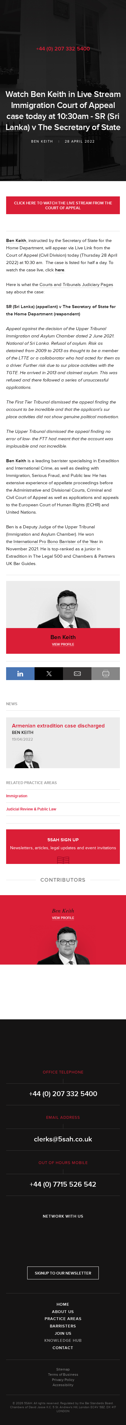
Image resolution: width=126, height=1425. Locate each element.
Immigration (16, 796)
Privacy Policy (63, 1380)
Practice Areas (63, 1318)
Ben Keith (42, 141)
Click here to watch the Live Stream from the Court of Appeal (63, 205)
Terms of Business (63, 1374)
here (59, 270)
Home (63, 1304)
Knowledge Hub (63, 1340)
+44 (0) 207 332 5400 (63, 48)
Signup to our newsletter (63, 1273)
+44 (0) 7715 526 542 (63, 1184)
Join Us (63, 1333)
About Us (63, 1311)
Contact (63, 1347)
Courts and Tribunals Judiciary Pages (76, 285)
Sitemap (63, 1369)
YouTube (80, 1232)
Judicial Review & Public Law (31, 809)
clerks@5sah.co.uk (63, 1139)
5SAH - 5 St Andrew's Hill (62, 19)
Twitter (63, 1232)
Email (77, 673)
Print (105, 673)
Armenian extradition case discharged (58, 725)
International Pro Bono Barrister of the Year (55, 542)
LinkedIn (20, 673)
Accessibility (63, 1385)
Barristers (63, 1326)
